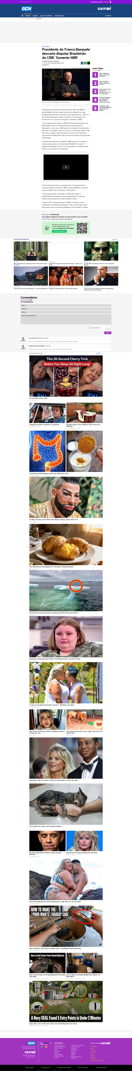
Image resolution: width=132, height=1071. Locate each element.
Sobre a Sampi (30, 1067)
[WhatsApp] (85, 63)
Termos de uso (46, 1067)
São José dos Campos (97, 1060)
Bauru (92, 1049)
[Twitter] (88, 63)
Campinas (93, 1051)
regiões (35, 16)
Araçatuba (94, 1046)
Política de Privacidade (64, 1067)
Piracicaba (94, 1058)
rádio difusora (59, 16)
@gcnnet (46, 1043)
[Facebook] (82, 63)
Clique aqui (46, 219)
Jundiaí (93, 1056)
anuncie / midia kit (46, 16)
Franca (93, 1053)
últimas (27, 16)
